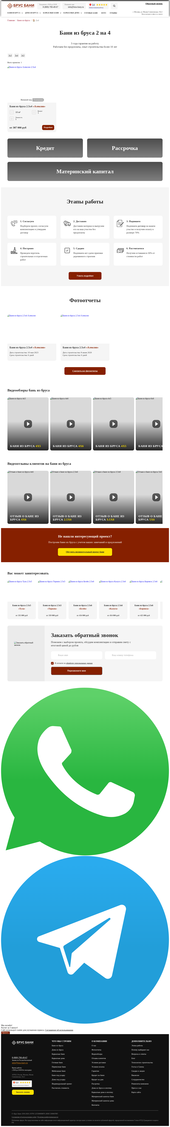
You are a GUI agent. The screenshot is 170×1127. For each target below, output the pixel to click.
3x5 (22, 55)
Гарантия (95, 1071)
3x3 (10, 55)
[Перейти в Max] (161, 7)
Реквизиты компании (140, 1084)
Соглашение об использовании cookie (24, 1117)
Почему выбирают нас (140, 1050)
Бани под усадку (58, 1075)
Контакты (95, 1105)
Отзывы (113, 13)
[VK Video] (149, 7)
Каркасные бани (51, 13)
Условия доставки (99, 1063)
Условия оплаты (98, 1067)
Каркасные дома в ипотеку (102, 1092)
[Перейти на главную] (20, 5)
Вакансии (135, 1075)
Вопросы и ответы (138, 1054)
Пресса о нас (136, 1088)
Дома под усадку (58, 1080)
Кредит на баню (98, 1075)
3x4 (16, 55)
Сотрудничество (137, 1080)
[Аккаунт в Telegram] (153, 7)
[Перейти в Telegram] (85, 1023)
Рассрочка (96, 1084)
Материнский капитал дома (103, 1101)
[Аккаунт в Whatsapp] (157, 7)
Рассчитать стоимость (61, 1088)
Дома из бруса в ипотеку (102, 1088)
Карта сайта (136, 1092)
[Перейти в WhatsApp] (85, 855)
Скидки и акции (138, 1071)
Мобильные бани (58, 1071)
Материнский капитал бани (103, 1097)
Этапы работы (137, 1046)
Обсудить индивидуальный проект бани (85, 552)
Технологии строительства (142, 1063)
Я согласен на (74, 663)
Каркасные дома (71, 13)
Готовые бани (90, 13)
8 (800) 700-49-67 (19, 1057)
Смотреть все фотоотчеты (85, 371)
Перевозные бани (59, 1067)
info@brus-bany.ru (20, 1063)
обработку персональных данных (79, 663)
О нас (94, 1046)
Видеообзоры (97, 1054)
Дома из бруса (31, 13)
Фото (103, 13)
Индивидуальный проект (62, 1084)
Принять (5, 1033)
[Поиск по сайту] (114, 6)
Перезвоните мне (76, 671)
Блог (133, 1058)
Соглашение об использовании (59, 1030)
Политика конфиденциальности (47, 1117)
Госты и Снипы (137, 1067)
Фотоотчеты (96, 1050)
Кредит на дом (97, 1080)
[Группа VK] (145, 7)
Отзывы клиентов (99, 1058)
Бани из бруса (13, 13)
